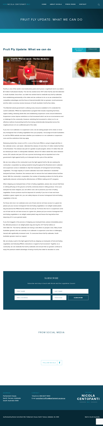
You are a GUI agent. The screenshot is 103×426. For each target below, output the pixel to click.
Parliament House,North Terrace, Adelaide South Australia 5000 (12, 398)
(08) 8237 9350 (44, 396)
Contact (82, 4)
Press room (70, 4)
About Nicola (56, 4)
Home (44, 4)
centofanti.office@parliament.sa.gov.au (50, 398)
